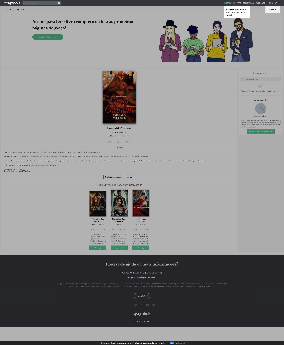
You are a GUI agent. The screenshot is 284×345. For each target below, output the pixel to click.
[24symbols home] (12, 3)
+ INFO (270, 3)
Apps (239, 3)
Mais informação (180, 343)
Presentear (248, 3)
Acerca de (260, 3)
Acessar (272, 9)
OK (172, 343)
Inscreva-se (229, 3)
